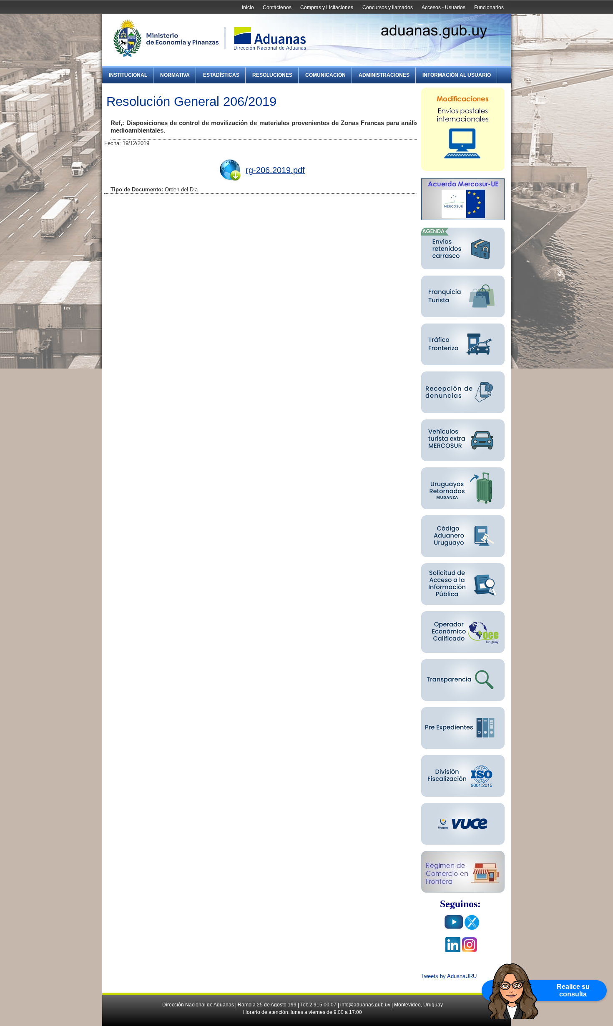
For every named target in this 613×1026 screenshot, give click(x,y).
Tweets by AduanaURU (449, 976)
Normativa (175, 75)
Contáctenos (277, 7)
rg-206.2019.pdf (275, 170)
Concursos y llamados (387, 7)
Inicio (248, 7)
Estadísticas (221, 75)
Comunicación (325, 75)
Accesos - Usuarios (443, 7)
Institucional (128, 75)
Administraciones (384, 75)
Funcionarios (489, 7)
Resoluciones (272, 75)
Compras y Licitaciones (326, 7)
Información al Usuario (456, 75)
